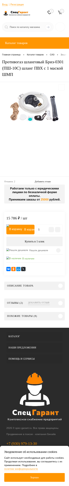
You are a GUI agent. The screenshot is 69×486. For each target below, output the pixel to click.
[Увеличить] (34, 106)
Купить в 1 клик (34, 241)
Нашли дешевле (38, 250)
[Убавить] (51, 229)
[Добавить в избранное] (61, 87)
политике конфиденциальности (21, 469)
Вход (5, 4)
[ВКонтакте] (8, 269)
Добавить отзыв (39, 302)
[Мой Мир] (18, 269)
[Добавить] (57, 229)
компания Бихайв (45, 434)
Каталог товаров (16, 43)
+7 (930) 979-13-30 (21, 443)
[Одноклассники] (13, 269)
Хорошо (34, 477)
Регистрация (17, 4)
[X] (23, 269)
